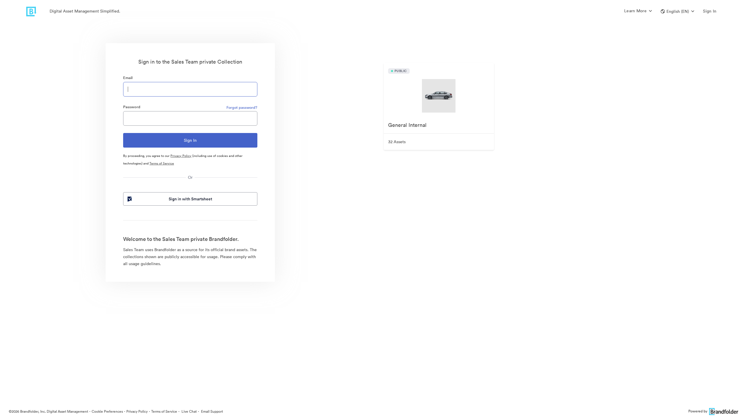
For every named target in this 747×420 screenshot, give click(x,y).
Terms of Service (161, 163)
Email (127, 77)
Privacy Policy (180, 155)
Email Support (211, 411)
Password (131, 106)
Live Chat (189, 411)
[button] (677, 11)
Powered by (697, 411)
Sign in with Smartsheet (190, 199)
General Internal (407, 125)
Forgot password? (241, 107)
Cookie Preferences (107, 411)
